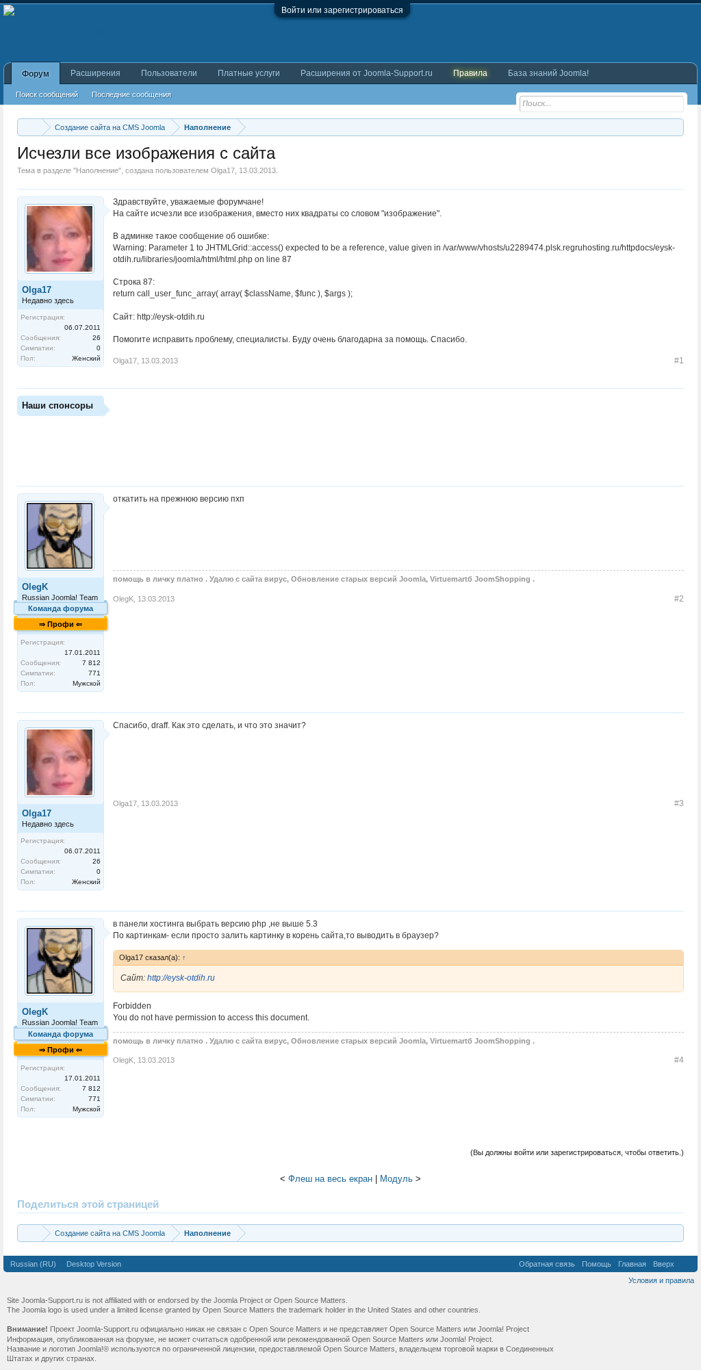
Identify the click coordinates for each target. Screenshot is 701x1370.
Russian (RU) (33, 1264)
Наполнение (97, 170)
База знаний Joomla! (548, 73)
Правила (470, 73)
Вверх (663, 1264)
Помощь (596, 1264)
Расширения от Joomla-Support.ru (367, 73)
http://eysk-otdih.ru (181, 978)
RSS (686, 1264)
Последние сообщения (131, 94)
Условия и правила (661, 1280)
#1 (679, 360)
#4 (679, 1060)
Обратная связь (547, 1264)
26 (96, 337)
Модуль (396, 1179)
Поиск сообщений (47, 94)
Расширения (95, 73)
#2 (679, 599)
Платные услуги (249, 73)
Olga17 (223, 170)
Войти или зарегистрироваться (342, 10)
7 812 (91, 663)
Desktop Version (93, 1264)
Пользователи (169, 73)
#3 (679, 803)
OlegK (35, 587)
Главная (632, 1264)
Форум (35, 74)
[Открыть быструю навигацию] (675, 126)
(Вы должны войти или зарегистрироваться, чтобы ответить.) (577, 1152)
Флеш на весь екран (330, 1179)
